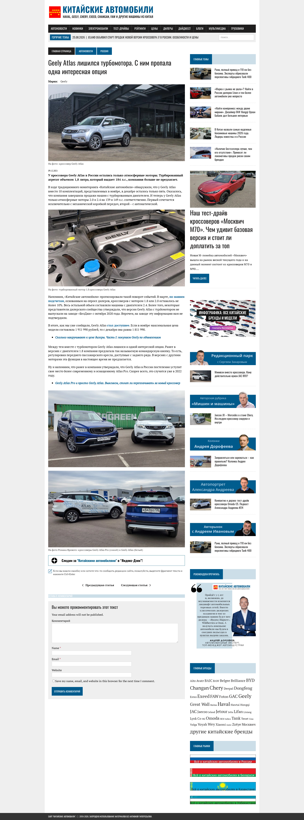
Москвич (249, 724)
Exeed (203, 696)
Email (55, 659)
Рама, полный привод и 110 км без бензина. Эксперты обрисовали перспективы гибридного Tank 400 (233, 73)
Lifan (238, 711)
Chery (216, 687)
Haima (213, 704)
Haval (224, 704)
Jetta (230, 712)
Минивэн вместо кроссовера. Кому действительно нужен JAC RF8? (233, 374)
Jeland (211, 712)
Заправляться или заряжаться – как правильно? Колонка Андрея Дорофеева (234, 461)
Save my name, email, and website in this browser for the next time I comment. (105, 681)
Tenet (244, 719)
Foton (223, 696)
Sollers (228, 719)
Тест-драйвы (121, 28)
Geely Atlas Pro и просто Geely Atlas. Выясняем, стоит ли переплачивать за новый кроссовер (117, 383)
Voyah (202, 724)
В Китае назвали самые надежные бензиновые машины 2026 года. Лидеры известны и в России (233, 133)
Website (57, 670)
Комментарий (61, 621)
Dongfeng (243, 688)
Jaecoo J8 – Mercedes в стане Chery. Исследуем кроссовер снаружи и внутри (234, 418)
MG (203, 718)
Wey (211, 724)
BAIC (208, 681)
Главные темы (201, 59)
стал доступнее (118, 325)
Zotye (236, 724)
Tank (236, 718)
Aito (193, 681)
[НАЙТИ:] (236, 37)
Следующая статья (134, 585)
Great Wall (200, 704)
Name (56, 648)
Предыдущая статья (100, 585)
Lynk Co (195, 719)
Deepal (228, 688)
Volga (193, 725)
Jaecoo (202, 711)
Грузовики (237, 28)
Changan (199, 688)
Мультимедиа (217, 28)
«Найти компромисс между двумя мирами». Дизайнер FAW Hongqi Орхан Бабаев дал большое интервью (235, 112)
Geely (64, 81)
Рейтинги (140, 28)
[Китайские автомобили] (152, 12)
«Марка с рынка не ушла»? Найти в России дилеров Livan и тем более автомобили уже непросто (234, 92)
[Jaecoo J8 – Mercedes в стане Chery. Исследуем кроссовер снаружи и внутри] (200, 422)
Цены (154, 28)
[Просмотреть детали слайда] (116, 560)
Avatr (200, 681)
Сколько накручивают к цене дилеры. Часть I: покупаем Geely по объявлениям (108, 337)
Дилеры (168, 28)
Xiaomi (221, 724)
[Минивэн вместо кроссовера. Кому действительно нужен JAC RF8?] (200, 380)
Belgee (225, 681)
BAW (216, 681)
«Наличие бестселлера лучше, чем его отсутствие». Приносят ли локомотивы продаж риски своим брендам (233, 154)
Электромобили (98, 28)
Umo (251, 719)
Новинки (77, 28)
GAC (233, 696)
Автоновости (59, 28)
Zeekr (229, 725)
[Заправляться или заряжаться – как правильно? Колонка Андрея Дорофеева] (200, 465)
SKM (222, 718)
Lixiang (247, 712)
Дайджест (184, 28)
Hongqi (245, 705)
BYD (250, 680)
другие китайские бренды (221, 731)
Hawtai (235, 705)
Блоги (199, 28)
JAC (193, 711)
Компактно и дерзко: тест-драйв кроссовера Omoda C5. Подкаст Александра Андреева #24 (232, 504)
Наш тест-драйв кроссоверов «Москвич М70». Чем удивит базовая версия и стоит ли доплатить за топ (221, 229)
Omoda (212, 718)
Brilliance (238, 680)
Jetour (221, 711)
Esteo (193, 697)
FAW (214, 696)
